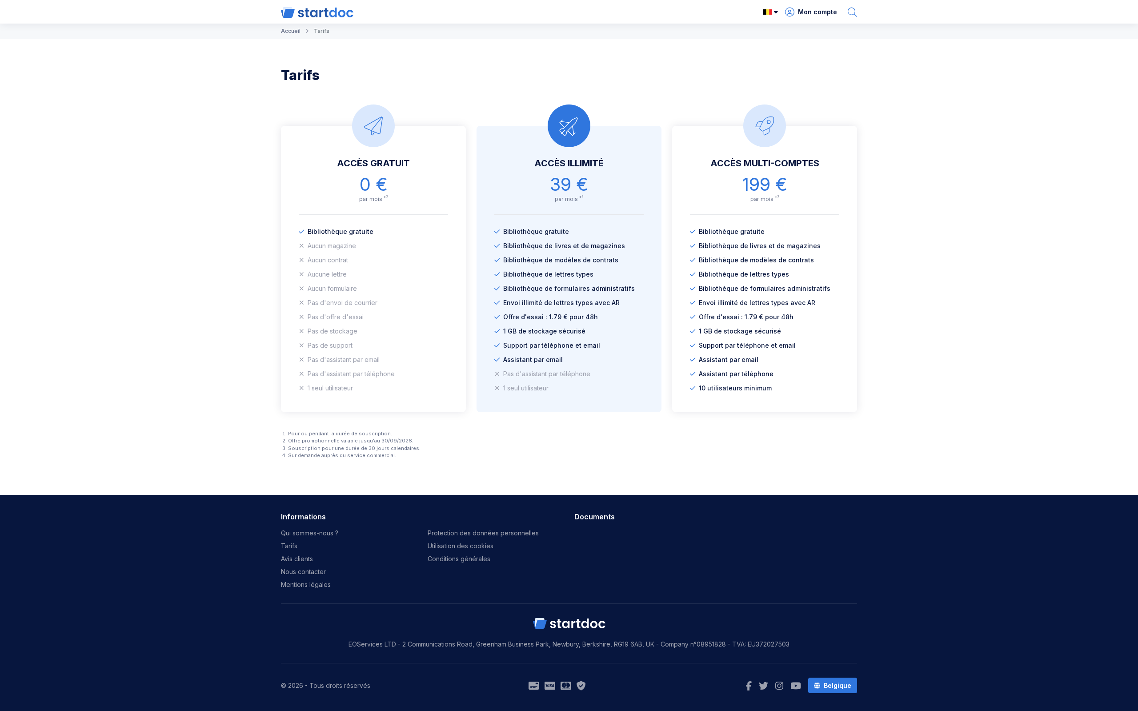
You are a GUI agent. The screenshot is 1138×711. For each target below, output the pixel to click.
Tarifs (289, 546)
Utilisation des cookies (460, 546)
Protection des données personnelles (483, 533)
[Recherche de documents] (852, 11)
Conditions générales (459, 558)
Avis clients (297, 558)
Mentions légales (306, 584)
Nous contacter (303, 571)
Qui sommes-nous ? (309, 533)
